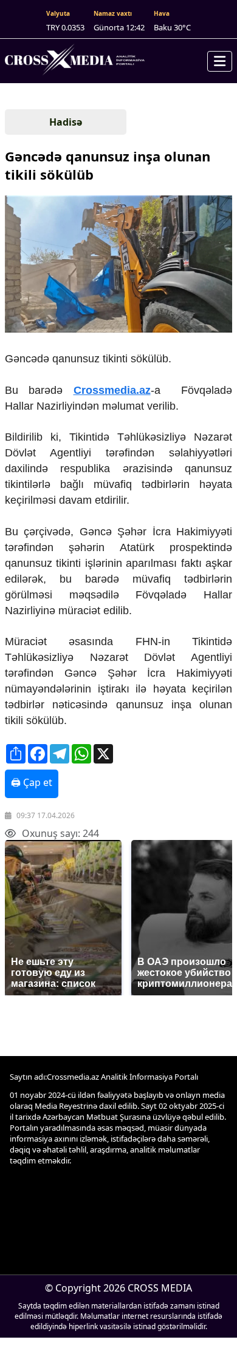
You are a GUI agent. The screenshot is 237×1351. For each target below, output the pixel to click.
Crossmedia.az (112, 390)
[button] (117, 265)
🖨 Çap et (31, 782)
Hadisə (65, 122)
